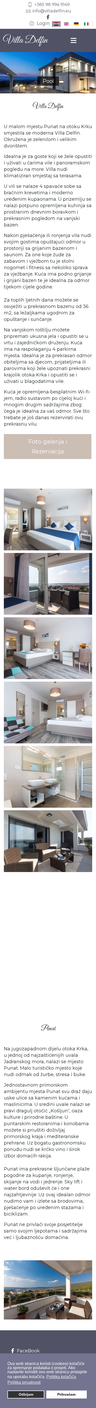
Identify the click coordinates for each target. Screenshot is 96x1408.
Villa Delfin (25, 40)
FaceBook (28, 1351)
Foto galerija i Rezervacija (47, 446)
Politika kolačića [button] (61, 1377)
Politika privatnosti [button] (24, 1382)
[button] (39, 23)
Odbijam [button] (26, 1394)
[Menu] (73, 40)
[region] (48, 72)
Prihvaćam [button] (66, 1394)
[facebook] (48, 17)
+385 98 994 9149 (52, 4)
